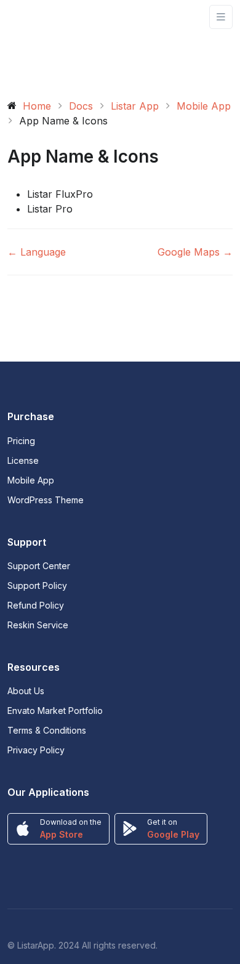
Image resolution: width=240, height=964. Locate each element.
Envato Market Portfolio (55, 710)
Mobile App (30, 480)
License (23, 460)
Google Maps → (195, 252)
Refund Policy (35, 605)
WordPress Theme (45, 500)
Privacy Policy (36, 750)
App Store (61, 834)
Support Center (38, 566)
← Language (36, 252)
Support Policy (37, 585)
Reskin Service (37, 625)
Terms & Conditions (46, 730)
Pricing (21, 440)
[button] (130, 194)
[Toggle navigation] (221, 17)
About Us (25, 691)
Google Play (173, 834)
